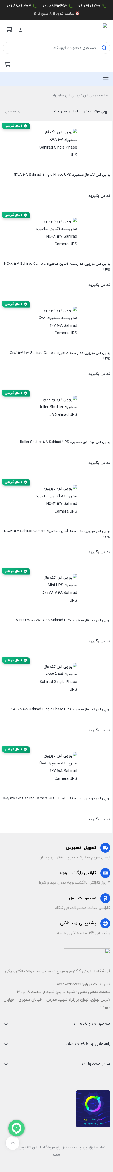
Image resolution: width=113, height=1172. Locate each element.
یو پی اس (90, 95)
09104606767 (89, 6)
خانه (104, 95)
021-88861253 (19, 6)
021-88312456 (55, 6)
